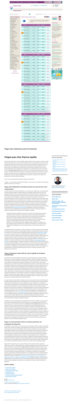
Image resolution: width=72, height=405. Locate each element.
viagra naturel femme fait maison (19, 207)
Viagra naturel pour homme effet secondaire (60, 169)
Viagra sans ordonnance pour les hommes (20, 149)
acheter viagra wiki (22, 291)
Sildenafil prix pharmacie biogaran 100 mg (60, 168)
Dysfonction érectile (15, 382)
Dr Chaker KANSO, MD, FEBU (23, 383)
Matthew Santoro (11, 379)
